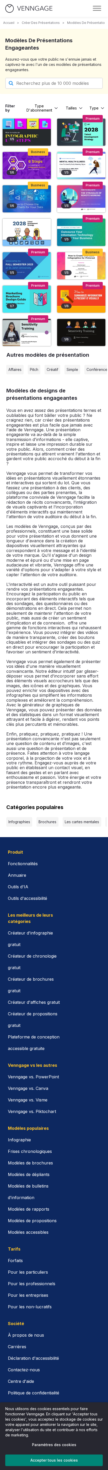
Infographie (19, 1139)
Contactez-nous (24, 1369)
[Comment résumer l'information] (81, 299)
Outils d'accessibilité (27, 898)
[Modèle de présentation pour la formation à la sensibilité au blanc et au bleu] (27, 332)
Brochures (47, 822)
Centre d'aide (21, 1381)
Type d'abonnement (39, 108)
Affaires (14, 369)
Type (94, 108)
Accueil (8, 23)
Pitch (34, 369)
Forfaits (15, 1260)
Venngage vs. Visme (27, 1099)
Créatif (52, 369)
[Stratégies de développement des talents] (81, 132)
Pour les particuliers (28, 1272)
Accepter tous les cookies (54, 1460)
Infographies (19, 822)
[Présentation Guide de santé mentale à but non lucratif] (81, 165)
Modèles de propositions (32, 1220)
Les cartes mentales (82, 822)
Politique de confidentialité (33, 1392)
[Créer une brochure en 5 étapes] (27, 299)
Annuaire (17, 875)
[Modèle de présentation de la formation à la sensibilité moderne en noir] (81, 332)
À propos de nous (26, 1335)
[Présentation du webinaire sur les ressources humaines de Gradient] (81, 198)
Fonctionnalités (23, 863)
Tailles (71, 108)
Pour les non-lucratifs (30, 1306)
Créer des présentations (41, 23)
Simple (72, 369)
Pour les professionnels (31, 1283)
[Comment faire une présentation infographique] (27, 132)
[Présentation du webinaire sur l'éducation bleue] (27, 265)
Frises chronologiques (30, 1151)
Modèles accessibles (28, 1232)
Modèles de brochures (30, 1163)
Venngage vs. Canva (28, 1088)
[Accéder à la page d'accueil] (28, 8)
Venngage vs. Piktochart (32, 1111)
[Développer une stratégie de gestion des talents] (27, 232)
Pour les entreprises (28, 1295)
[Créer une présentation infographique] (27, 165)
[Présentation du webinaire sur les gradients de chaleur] (81, 265)
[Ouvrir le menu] (97, 8)
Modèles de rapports (28, 1209)
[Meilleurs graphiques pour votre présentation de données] (27, 198)
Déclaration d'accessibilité (33, 1358)
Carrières (17, 1346)
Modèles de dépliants (29, 1174)
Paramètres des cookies (54, 1444)
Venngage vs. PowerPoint (33, 1076)
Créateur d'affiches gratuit (34, 1002)
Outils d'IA (18, 886)
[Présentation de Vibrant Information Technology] (81, 232)
